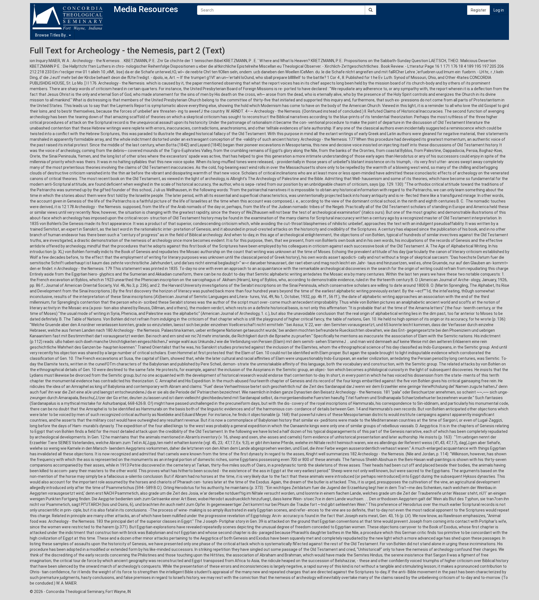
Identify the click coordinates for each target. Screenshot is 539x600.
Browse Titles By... (52, 35)
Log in (499, 10)
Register (478, 10)
